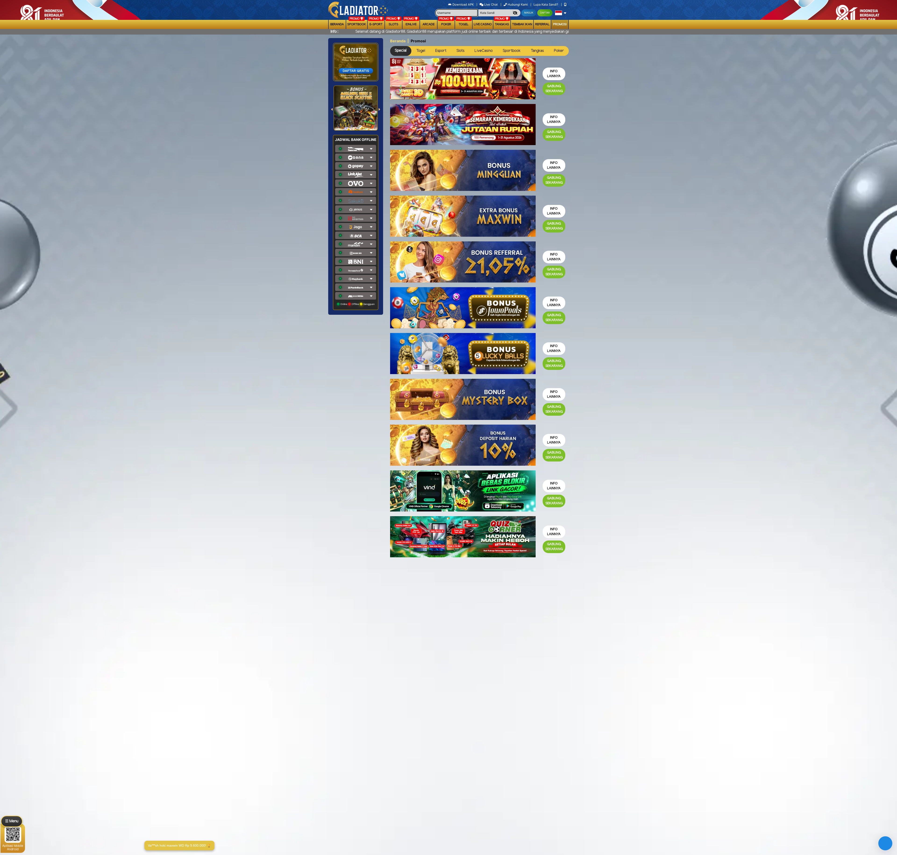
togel (464, 24)
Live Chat (490, 4)
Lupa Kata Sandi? (546, 4)
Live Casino (483, 24)
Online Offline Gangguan (357, 304)
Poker (446, 24)
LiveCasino (483, 51)
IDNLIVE (411, 24)
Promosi (560, 24)
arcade (428, 24)
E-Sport (376, 24)
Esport (440, 51)
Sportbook (356, 24)
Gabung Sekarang (554, 88)
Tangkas (502, 24)
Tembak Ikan (522, 24)
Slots (393, 24)
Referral (542, 24)
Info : (334, 31)
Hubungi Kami (518, 4)
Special (400, 50)
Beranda (337, 24)
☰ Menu (11, 821)
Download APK (463, 4)
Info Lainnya (554, 73)
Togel (420, 51)
